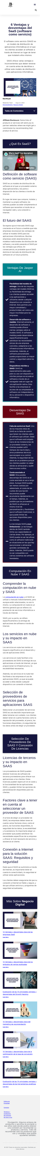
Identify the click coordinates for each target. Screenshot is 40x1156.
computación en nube (14, 597)
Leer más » (6, 937)
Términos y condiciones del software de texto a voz (8, 1114)
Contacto (6, 1107)
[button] (34, 4)
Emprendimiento (8, 104)
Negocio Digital (18, 104)
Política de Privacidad (7, 1102)
